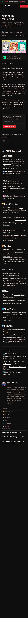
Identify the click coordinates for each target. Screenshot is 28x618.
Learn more (22, 1)
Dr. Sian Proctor (19, 356)
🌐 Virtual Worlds (7, 423)
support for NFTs (8, 198)
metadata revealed (20, 220)
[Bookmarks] (16, 36)
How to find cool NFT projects (17, 367)
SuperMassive (7, 356)
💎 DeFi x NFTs (6, 426)
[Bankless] (9, 6)
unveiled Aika (7, 188)
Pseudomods (19, 252)
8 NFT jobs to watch (14, 372)
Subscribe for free (9, 126)
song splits (17, 300)
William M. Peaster (9, 32)
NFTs (3, 12)
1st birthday (21, 329)
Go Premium (24, 6)
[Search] (17, 6)
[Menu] (3, 6)
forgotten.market (8, 240)
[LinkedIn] (11, 403)
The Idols (19, 337)
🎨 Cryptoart (6, 414)
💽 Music (5, 420)
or (17, 119)
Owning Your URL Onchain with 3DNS (11, 432)
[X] (8, 403)
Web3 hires (18, 303)
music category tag (19, 295)
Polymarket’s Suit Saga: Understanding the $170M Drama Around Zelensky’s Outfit (13, 442)
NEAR (6, 1)
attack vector (7, 164)
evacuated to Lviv (14, 283)
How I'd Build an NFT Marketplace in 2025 (12, 437)
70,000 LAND (17, 315)
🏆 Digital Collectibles (8, 411)
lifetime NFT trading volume (11, 275)
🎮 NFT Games (6, 417)
